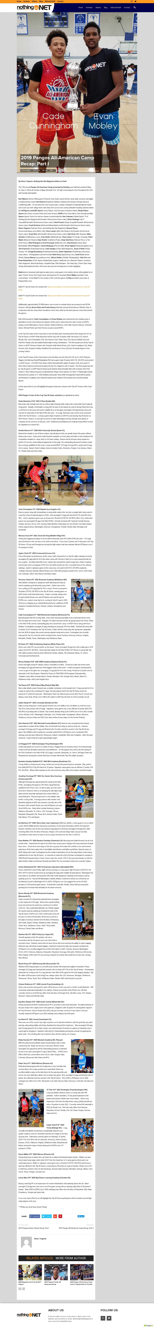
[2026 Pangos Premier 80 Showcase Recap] (56, 1272)
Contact (60, 1)
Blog (41, 1)
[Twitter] (135, 1)
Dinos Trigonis (26, 170)
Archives (26, 1)
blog (20, 1279)
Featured (47, 1279)
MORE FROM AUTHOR (71, 1258)
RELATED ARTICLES (39, 1258)
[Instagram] (131, 1)
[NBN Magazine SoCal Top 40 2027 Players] (30, 1272)
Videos (34, 1)
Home (19, 1)
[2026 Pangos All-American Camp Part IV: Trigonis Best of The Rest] (82, 1272)
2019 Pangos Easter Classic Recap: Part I (33, 1228)
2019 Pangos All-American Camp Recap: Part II (76, 1228)
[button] (134, 7)
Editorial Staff (50, 1)
